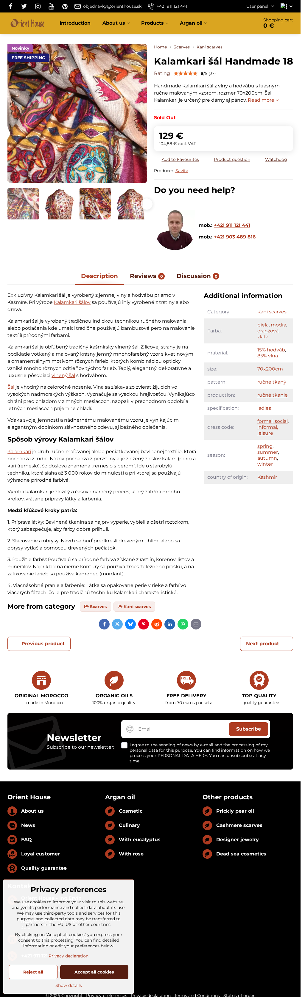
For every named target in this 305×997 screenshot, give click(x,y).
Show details (68, 985)
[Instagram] (38, 6)
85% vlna (267, 356)
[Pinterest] (65, 6)
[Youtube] (51, 6)
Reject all (33, 972)
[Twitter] (24, 6)
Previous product (43, 643)
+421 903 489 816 (235, 237)
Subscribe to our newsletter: (80, 747)
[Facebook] (12, 6)
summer (267, 452)
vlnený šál (63, 375)
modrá (278, 325)
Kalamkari (19, 451)
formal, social (272, 421)
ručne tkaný (271, 382)
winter (265, 464)
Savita (181, 170)
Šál (10, 387)
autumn (267, 458)
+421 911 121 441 (232, 225)
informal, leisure (267, 430)
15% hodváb (271, 350)
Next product (262, 643)
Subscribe (248, 729)
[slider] (185, 73)
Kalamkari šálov (72, 302)
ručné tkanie (272, 395)
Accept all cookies (94, 972)
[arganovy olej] (175, 248)
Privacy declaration (68, 956)
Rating (162, 73)
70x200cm (270, 369)
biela (263, 325)
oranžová (267, 331)
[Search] (237, 23)
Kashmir (267, 477)
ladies (264, 408)
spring (265, 446)
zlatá (262, 337)
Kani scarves (272, 312)
